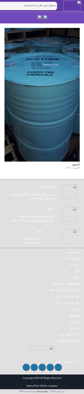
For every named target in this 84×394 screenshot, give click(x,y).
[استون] (42, 95)
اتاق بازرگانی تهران (69, 340)
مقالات (76, 277)
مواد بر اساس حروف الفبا (65, 289)
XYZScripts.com (57, 391)
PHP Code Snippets (28, 391)
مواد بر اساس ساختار (67, 302)
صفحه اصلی (72, 258)
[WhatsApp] (42, 367)
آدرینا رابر (74, 321)
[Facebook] (34, 367)
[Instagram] (58, 367)
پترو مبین (74, 327)
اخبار (77, 270)
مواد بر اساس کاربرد (68, 296)
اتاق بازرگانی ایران (69, 334)
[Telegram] (50, 367)
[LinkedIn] (26, 367)
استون (76, 164)
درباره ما (75, 264)
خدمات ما (74, 309)
